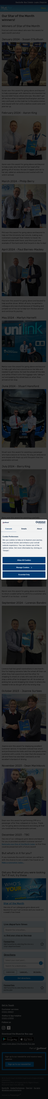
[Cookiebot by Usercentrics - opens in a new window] (35, 522)
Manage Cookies (22, 567)
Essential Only (24, 575)
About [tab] (39, 529)
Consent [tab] (8, 529)
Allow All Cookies (24, 560)
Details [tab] (24, 529)
